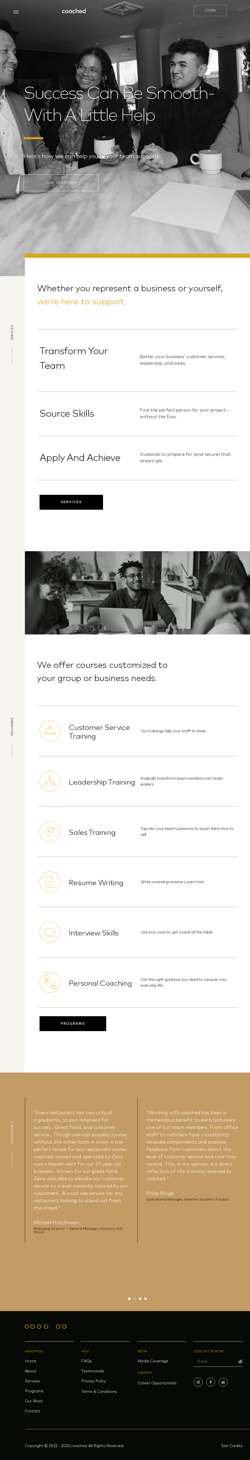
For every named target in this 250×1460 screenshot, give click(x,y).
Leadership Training (102, 782)
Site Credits (232, 1446)
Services (32, 1381)
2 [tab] (135, 1298)
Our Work (34, 1401)
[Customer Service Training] (50, 731)
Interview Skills (93, 933)
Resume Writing (96, 883)
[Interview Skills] (50, 932)
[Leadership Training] (50, 781)
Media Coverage (152, 1361)
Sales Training (92, 832)
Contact (32, 1411)
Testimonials (92, 1371)
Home (30, 1361)
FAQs (86, 1361)
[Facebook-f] (210, 1382)
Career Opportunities (157, 1383)
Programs (34, 1391)
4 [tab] (145, 1298)
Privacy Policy (93, 1381)
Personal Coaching (100, 983)
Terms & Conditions (99, 1392)
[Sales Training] (50, 831)
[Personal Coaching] (50, 982)
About (30, 1371)
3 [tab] (140, 1298)
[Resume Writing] (50, 881)
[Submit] (240, 1362)
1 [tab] (129, 1298)
